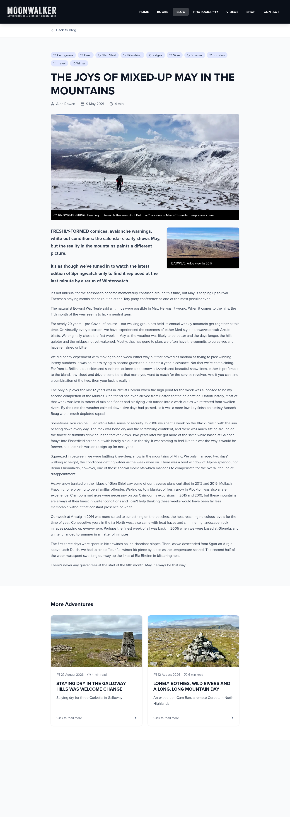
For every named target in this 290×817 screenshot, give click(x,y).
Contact (271, 12)
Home (144, 12)
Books (162, 12)
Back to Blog (66, 29)
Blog (180, 12)
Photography (205, 12)
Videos (232, 12)
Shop (250, 12)
